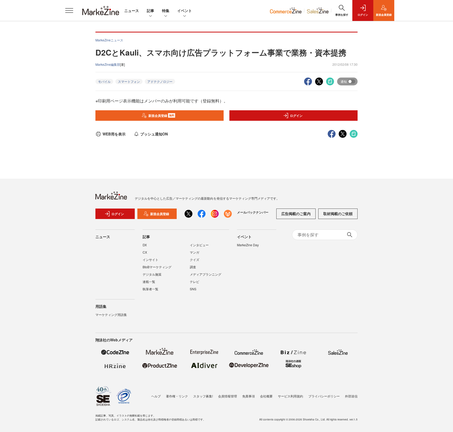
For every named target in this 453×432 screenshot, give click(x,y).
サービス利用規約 (290, 396)
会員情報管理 (227, 396)
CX (145, 252)
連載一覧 (149, 281)
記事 (150, 10)
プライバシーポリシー (324, 396)
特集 (165, 10)
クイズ (194, 259)
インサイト (150, 259)
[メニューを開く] (69, 10)
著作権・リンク (177, 396)
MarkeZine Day (248, 245)
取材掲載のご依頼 (338, 213)
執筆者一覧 (150, 289)
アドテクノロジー (159, 81)
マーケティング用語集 (111, 314)
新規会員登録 (161, 115)
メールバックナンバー (252, 212)
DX (145, 245)
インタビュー (199, 245)
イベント (184, 10)
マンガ (194, 252)
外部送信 (351, 396)
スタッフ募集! (203, 396)
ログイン (296, 115)
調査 (193, 267)
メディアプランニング (205, 274)
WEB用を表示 (114, 133)
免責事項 (248, 396)
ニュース (131, 10)
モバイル (104, 81)
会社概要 (266, 396)
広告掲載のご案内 (296, 213)
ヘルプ (156, 396)
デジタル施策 (152, 274)
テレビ (194, 281)
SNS (193, 289)
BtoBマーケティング (157, 267)
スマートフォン (129, 81)
